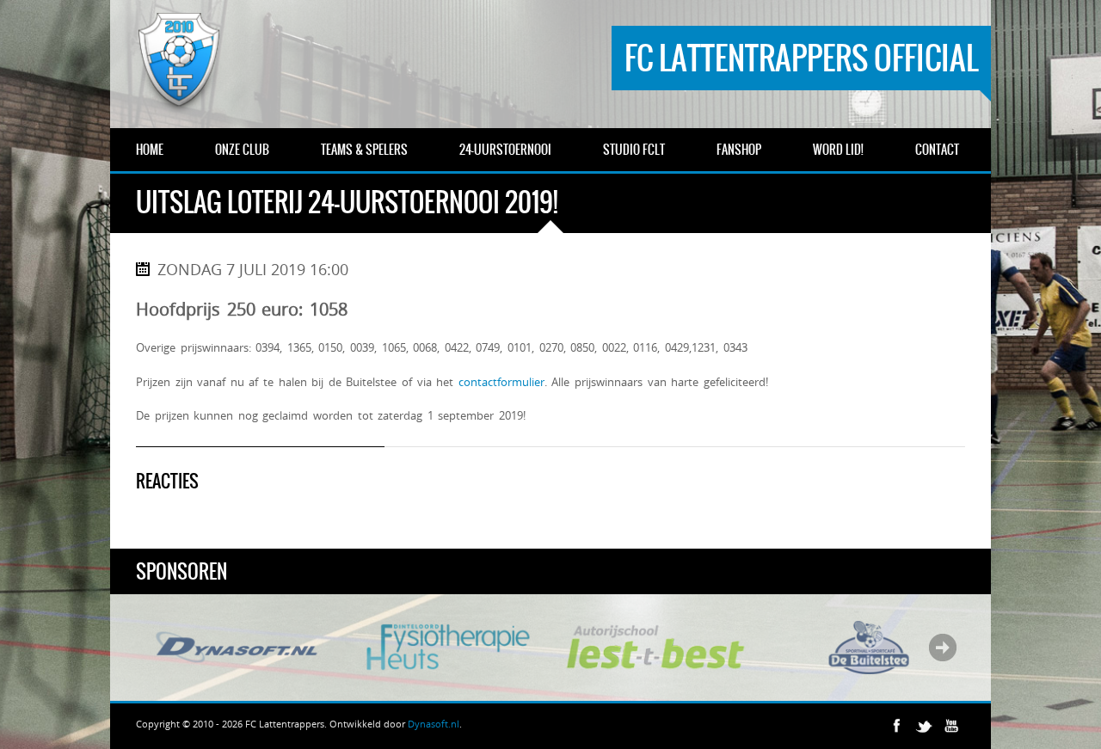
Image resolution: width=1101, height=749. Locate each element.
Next (942, 647)
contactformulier (501, 382)
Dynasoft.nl (433, 723)
